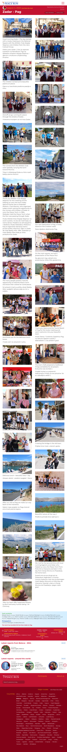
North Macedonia (49, 726)
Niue (27, 726)
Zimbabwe (33, 744)
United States (39, 741)
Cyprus (47, 703)
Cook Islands (28, 703)
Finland (38, 707)
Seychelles (25, 735)
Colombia (19, 703)
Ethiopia (58, 705)
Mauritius (19, 721)
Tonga (50, 739)
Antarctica (44, 694)
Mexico (26, 721)
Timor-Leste (42, 739)
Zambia (25, 744)
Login (61, 746)
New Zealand (20, 726)
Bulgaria (24, 701)
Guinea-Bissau (20, 712)
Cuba (41, 703)
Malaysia (34, 719)
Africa (18, 694)
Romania (48, 730)
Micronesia (33, 721)
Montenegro (20, 723)
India (41, 712)
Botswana (55, 698)
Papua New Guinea (27, 728)
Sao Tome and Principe (44, 732)
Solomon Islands (21, 737)
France (44, 707)
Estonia (45, 705)
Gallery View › (60, 12)
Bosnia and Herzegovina (43, 698)
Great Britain (33, 710)
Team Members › (49, 12)
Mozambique (29, 723)
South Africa (31, 737)
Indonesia (48, 712)
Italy (60, 712)
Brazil (18, 701)
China (57, 701)
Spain (53, 737)
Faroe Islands (26, 707)
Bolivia (32, 698)
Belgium (25, 698)
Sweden (59, 737)
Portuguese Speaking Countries (25, 730)
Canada (37, 701)
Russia (55, 730)
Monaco (47, 721)
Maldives (41, 719)
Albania (24, 694)
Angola (37, 694)
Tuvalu (18, 741)
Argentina (52, 694)
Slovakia (49, 735)
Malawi (27, 719)
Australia (30, 696)
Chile (52, 701)
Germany (19, 710)
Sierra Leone (34, 735)
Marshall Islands (55, 719)
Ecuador (26, 705)
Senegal (55, 732)
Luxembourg (50, 716)
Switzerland (19, 739)
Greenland (48, 710)
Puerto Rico (40, 730)
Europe (18, 707)
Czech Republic (55, 703)
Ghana (26, 710)
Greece (41, 710)
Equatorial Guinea (36, 705)
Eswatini (52, 705)
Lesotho (18, 716)
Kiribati (38, 714)
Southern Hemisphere (43, 737)
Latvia (58, 714)
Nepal (44, 723)
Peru (43, 728)
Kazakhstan (25, 714)
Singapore (42, 735)
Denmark (19, 705)
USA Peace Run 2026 (56, 689)
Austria (37, 696)
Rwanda (18, 732)
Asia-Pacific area (21, 696)
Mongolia (55, 721)
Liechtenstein (33, 716)
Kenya (32, 714)
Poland (49, 728)
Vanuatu (54, 741)
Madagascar (20, 719)
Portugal (55, 728)
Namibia (37, 723)
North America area (36, 726)
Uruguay (47, 741)
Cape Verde (45, 701)
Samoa (25, 732)
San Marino (32, 732)
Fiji (33, 707)
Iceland (36, 712)
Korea (44, 714)
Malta (47, 719)
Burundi (31, 701)
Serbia (18, 735)
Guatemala (56, 710)
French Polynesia (53, 707)
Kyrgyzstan (51, 714)
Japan (18, 714)
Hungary (29, 712)
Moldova (41, 721)
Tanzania (27, 739)
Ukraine (31, 741)
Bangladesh (52, 696)
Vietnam (19, 744)
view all (63, 643)
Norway (58, 726)
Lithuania (41, 716)
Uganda (24, 741)
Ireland (54, 712)
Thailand (34, 739)
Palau (18, 728)
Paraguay (37, 728)
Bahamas (44, 696)
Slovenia (56, 735)
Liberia (25, 716)
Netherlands (51, 723)
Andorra (30, 694)
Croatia (35, 703)
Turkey (56, 739)
